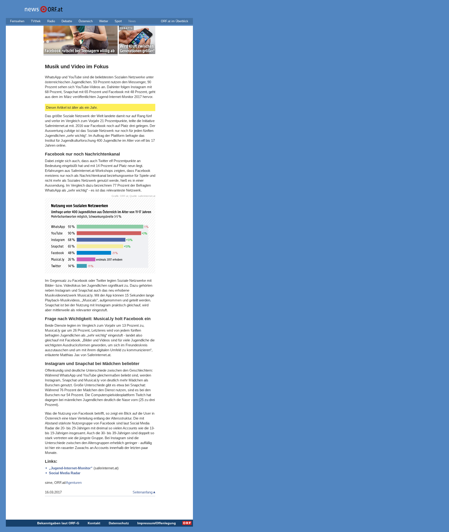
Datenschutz (119, 523)
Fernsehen (17, 21)
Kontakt (94, 523)
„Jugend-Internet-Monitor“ (71, 468)
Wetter (103, 21)
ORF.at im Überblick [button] (174, 21)
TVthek (36, 21)
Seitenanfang (142, 492)
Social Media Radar (64, 473)
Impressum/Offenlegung (156, 523)
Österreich (86, 21)
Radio (51, 21)
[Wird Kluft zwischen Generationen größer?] (137, 41)
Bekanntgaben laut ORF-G (58, 523)
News (132, 21)
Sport (118, 21)
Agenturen (74, 483)
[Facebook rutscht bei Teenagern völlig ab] (80, 41)
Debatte (67, 21)
